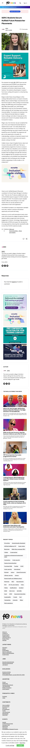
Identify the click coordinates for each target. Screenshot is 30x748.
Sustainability (7, 597)
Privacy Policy (5, 639)
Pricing (4, 682)
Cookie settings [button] (10, 745)
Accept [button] (20, 745)
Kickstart (6, 572)
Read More (22, 742)
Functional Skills (8, 566)
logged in (14, 282)
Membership (5, 713)
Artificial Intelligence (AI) (10, 546)
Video (3, 698)
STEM (10, 594)
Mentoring (6, 581)
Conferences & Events (7, 723)
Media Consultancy (6, 687)
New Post (4, 708)
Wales (21, 600)
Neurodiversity (20, 581)
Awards (4, 722)
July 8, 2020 (8, 30)
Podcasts (4, 696)
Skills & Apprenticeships (8, 653)
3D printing (7, 543)
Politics (6, 587)
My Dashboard (5, 709)
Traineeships (7, 600)
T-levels (15, 597)
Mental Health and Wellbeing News (13, 578)
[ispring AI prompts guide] (15, 351)
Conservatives (13, 552)
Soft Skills (19, 591)
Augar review (21, 546)
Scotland (21, 587)
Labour (12, 572)
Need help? (5, 715)
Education (4, 647)
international (17, 569)
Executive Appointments (8, 662)
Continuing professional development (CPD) (13, 556)
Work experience (8, 603)
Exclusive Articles (6, 672)
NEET (13, 581)
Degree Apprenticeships (10, 563)
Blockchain (7, 549)
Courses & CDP (6, 725)
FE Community (5, 634)
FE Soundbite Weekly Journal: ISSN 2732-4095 (13, 674)
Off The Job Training (14, 584)
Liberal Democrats (21, 572)
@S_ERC (13, 82)
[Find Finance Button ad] (15, 302)
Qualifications (13, 587)
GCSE (21, 566)
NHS (5, 584)
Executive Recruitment (7, 663)
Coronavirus (7, 560)
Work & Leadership (7, 651)
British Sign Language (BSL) (18, 549)
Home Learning (8, 569)
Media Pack (5, 683)
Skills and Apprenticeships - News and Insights (15, 230)
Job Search (5, 664)
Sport (5, 594)
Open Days (5, 728)
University (15, 600)
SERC (6, 28)
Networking (5, 726)
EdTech (4, 649)
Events (4, 710)
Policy (22, 584)
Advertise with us (6, 637)
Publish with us (5, 636)
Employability (5, 650)
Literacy (17, 575)
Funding (16, 566)
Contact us (5, 633)
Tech (20, 597)
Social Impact (5, 654)
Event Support (5, 689)
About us (4, 632)
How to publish (6, 705)
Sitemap (4, 640)
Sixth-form (12, 591)
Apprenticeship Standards (18, 543)
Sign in (25, 3)
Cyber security (16, 560)
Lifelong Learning (8, 575)
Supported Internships (19, 594)
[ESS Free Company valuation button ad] (15, 335)
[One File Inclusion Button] (15, 181)
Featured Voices (6, 673)
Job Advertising (6, 686)
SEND (5, 591)
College (6, 552)
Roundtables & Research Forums (10, 729)
